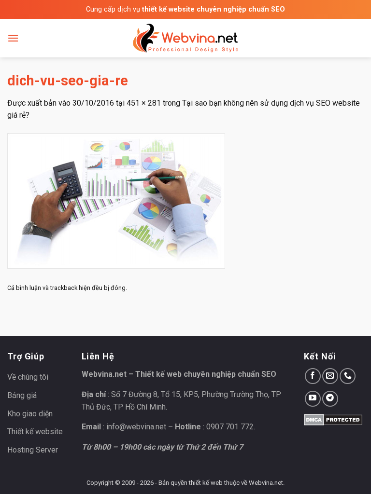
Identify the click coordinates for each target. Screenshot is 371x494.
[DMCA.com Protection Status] (333, 419)
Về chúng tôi (27, 377)
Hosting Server (32, 449)
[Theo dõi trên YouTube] (313, 399)
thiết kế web (206, 482)
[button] (13, 38)
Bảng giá (22, 395)
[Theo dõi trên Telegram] (330, 399)
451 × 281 (144, 103)
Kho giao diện (30, 413)
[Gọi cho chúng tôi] (348, 376)
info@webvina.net (136, 426)
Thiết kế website (35, 431)
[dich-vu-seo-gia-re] (116, 200)
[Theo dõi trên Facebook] (313, 376)
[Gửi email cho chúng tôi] (330, 376)
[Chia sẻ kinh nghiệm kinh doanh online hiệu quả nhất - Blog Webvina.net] (185, 38)
